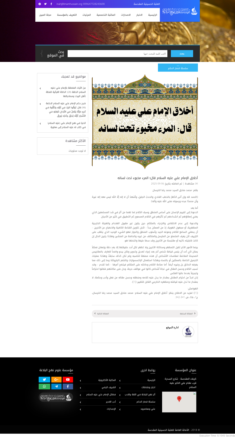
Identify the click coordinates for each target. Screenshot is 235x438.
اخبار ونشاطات (148, 387)
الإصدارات (111, 409)
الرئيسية (152, 15)
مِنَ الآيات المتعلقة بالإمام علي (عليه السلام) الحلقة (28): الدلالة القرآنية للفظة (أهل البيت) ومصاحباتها (66, 92)
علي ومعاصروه (148, 409)
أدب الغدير (111, 402)
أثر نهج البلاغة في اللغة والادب (140, 394)
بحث (182, 53)
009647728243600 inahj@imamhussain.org (81, 4)
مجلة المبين (45, 15)
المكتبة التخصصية (106, 15)
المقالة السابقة (186, 313)
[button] (179, 399)
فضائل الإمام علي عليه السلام (101, 394)
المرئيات (86, 15)
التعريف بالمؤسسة (67, 15)
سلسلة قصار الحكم (146, 402)
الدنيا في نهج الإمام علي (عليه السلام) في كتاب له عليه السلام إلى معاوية (67, 125)
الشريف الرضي (109, 387)
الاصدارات (126, 15)
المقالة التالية (103, 313)
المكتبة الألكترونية (107, 380)
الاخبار (139, 15)
